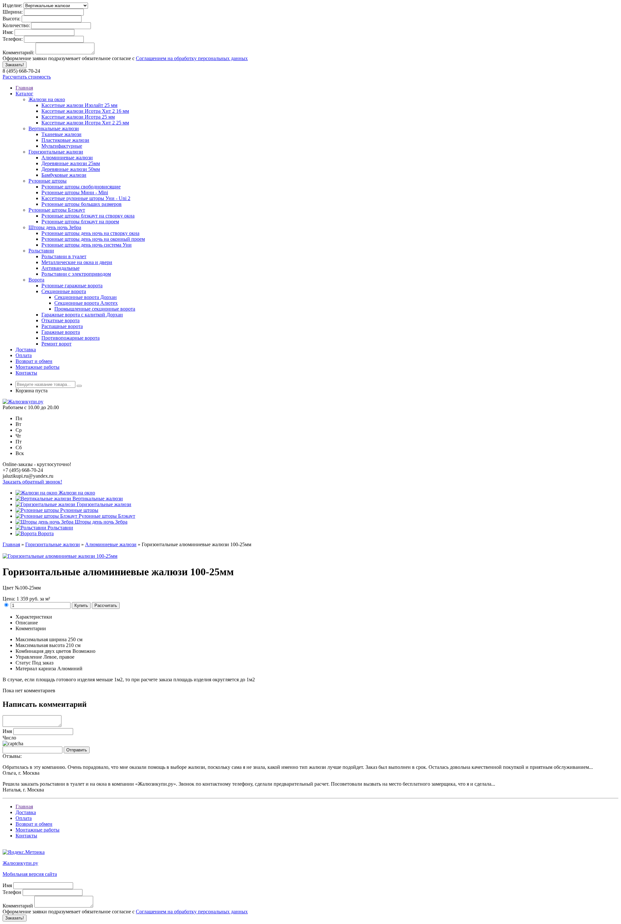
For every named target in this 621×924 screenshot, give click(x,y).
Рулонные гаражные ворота (72, 285)
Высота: (11, 18)
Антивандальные (60, 268)
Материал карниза (36, 668)
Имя (7, 731)
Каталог (24, 93)
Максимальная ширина (41, 639)
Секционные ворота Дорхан (85, 297)
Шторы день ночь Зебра (54, 227)
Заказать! (14, 64)
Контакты (26, 373)
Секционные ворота (63, 291)
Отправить (76, 750)
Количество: (16, 25)
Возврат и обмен (34, 361)
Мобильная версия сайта (30, 874)
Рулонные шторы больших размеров (81, 204)
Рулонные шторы (47, 181)
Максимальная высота (40, 645)
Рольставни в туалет (63, 256)
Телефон (12, 892)
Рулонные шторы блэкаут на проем (80, 221)
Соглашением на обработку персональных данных (192, 58)
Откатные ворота (60, 320)
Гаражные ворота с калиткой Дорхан (82, 314)
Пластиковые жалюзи (65, 140)
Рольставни (41, 250)
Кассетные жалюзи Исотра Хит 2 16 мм (85, 111)
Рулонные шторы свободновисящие (81, 186)
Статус (23, 662)
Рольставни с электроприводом (76, 274)
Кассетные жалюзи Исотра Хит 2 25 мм (85, 122)
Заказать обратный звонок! (32, 481)
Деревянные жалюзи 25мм (70, 163)
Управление (29, 657)
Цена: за (26, 598)
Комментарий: (18, 52)
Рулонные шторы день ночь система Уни (86, 245)
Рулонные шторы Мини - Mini (74, 192)
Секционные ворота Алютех (86, 303)
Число (9, 737)
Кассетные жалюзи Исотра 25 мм (78, 117)
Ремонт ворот (56, 343)
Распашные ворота (62, 326)
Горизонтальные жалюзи (55, 151)
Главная (24, 87)
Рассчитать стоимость (27, 77)
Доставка (26, 349)
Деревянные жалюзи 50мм (70, 169)
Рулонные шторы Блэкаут (56, 210)
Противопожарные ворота (70, 338)
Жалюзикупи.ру (20, 863)
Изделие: (12, 5)
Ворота (36, 279)
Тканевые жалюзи (61, 134)
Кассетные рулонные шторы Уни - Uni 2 (85, 198)
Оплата (24, 355)
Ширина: (13, 12)
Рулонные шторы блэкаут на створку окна (88, 215)
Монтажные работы (38, 367)
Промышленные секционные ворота (94, 309)
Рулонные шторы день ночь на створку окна (90, 233)
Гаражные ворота (60, 332)
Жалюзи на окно (46, 99)
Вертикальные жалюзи (53, 128)
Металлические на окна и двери (76, 262)
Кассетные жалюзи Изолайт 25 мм (79, 105)
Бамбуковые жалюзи (63, 175)
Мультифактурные (61, 146)
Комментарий (18, 905)
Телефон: (13, 39)
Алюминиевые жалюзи (67, 157)
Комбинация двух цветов (43, 651)
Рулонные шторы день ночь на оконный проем (93, 239)
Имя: (8, 32)
